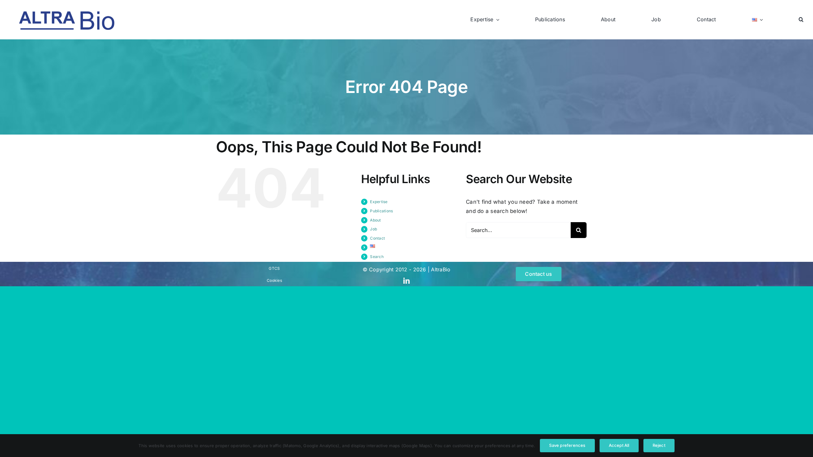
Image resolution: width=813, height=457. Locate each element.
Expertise (378, 201)
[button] (801, 20)
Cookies (274, 280)
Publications (381, 211)
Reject (659, 445)
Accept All (619, 445)
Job (373, 229)
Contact (377, 238)
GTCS (274, 268)
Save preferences (567, 445)
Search (377, 256)
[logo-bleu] (66, 14)
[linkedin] (406, 281)
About (375, 220)
